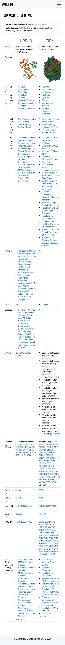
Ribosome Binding (50, 127)
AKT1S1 (42, 447)
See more (19, 619)
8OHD (51, 551)
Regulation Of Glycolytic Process (50, 158)
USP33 (53, 479)
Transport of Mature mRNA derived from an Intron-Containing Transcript (27, 254)
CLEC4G (51, 449)
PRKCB (42, 474)
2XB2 (23, 521)
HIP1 (41, 460)
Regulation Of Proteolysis (48, 569)
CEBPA (18, 444)
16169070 (41, 24)
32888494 (46, 385)
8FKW (47, 532)
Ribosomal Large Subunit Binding (49, 131)
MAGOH (32, 447)
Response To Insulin (51, 170)
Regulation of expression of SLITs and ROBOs (27, 283)
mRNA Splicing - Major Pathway (25, 263)
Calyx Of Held (48, 559)
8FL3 (41, 538)
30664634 (46, 358)
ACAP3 (49, 444)
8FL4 (46, 538)
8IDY (41, 546)
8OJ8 (41, 554)
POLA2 (55, 471)
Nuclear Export (24, 599)
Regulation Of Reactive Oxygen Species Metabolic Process (50, 241)
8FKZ (47, 535)
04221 (41, 498)
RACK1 (42, 476)
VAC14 (42, 482)
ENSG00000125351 (24, 505)
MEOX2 (48, 463)
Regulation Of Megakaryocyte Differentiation (48, 218)
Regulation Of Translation (48, 574)
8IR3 (46, 551)
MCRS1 (18, 449)
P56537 (42, 513)
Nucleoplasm (23, 89)
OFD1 (47, 468)
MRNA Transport (25, 170)
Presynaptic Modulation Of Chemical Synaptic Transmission (50, 601)
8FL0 (52, 535)
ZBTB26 (42, 484)
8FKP (41, 527)
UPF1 (17, 455)
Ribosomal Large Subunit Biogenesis (50, 203)
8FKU (52, 529)
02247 (18, 498)
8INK (41, 548)
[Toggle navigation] (59, 4)
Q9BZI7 (18, 513)
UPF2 (23, 455)
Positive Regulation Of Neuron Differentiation (26, 159)
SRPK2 (26, 452)
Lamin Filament (48, 89)
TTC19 (33, 452)
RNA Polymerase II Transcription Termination (26, 275)
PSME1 (49, 474)
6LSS (52, 521)
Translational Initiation (47, 166)
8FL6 (51, 538)
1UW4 (18, 521)
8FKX (53, 532)
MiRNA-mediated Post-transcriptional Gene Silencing (50, 175)
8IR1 (41, 551)
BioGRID (22, 27)
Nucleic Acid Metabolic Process (26, 609)
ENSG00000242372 (47, 505)
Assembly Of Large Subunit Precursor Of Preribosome (50, 232)
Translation (46, 161)
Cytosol (21, 97)
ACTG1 (56, 444)
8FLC (57, 540)
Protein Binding (24, 127)
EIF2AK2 (50, 455)
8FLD (41, 543)
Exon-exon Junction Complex (27, 104)
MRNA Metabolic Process (25, 596)
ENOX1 (42, 457)
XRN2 (54, 482)
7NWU (29, 521)
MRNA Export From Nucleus (26, 614)
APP (56, 447)
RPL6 (48, 476)
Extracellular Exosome (47, 112)
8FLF (52, 543)
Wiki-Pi (7, 4)
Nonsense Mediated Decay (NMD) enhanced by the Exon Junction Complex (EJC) (27, 294)
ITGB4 (52, 460)
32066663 (46, 374)
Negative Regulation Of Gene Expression (51, 579)
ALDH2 (50, 447)
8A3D (52, 524)
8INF (56, 546)
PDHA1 (42, 471)
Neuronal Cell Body (26, 108)
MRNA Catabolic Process (25, 574)
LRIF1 (41, 463)
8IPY (56, 548)
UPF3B (26, 40)
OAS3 (41, 468)
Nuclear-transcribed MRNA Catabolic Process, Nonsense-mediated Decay (27, 141)
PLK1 (48, 471)
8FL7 (56, 538)
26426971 (46, 412)
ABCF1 (42, 444)
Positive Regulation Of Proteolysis (50, 585)
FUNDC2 (50, 457)
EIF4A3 (26, 444)
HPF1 (46, 460)
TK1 (41, 479)
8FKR (52, 527)
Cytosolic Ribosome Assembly (50, 198)
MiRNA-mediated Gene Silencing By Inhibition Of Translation (50, 184)
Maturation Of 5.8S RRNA (50, 147)
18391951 (53, 377)
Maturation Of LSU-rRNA (50, 152)
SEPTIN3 (56, 476)
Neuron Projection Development (26, 152)
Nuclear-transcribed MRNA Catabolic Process (26, 562)
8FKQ (47, 527)
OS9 (53, 468)
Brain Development (26, 148)
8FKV (41, 532)
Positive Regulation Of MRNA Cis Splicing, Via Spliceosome (26, 176)
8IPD (46, 548)
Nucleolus (22, 92)
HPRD (19, 30)
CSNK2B (51, 452)
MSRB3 (50, 465)
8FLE (46, 543)
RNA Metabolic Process (24, 604)
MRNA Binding (24, 124)
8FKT (46, 529)
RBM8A (18, 452)
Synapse (45, 108)
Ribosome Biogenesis (46, 193)
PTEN (56, 474)
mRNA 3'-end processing (24, 268)
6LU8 (41, 524)
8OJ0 (56, 551)
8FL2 (57, 535)
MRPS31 (43, 465)
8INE (51, 546)
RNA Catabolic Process (24, 579)
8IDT (57, 543)
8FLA (46, 540)
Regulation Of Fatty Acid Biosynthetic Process (50, 210)
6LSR (47, 521)
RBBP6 (31, 449)
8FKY (41, 535)
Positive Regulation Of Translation (26, 166)
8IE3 (46, 546)
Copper (45, 304)
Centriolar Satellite (26, 100)
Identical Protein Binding (49, 563)
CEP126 (42, 449)
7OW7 (47, 524)
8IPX (51, 548)
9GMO (52, 554)
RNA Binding (23, 121)
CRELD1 (43, 452)
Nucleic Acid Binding (27, 118)
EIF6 (50, 40)
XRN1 (29, 455)
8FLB (51, 540)
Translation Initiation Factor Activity (50, 120)
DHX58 (42, 455)
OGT (25, 449)
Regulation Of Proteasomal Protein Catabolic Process (51, 592)
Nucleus (21, 86)
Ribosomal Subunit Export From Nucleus (50, 140)
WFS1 (48, 482)
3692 (41, 490)
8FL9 (41, 540)
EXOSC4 (19, 447)
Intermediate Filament (47, 104)
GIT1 (56, 457)
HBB (26, 447)
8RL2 (46, 554)
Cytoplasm (23, 94)
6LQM (41, 521)
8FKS (41, 529)
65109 (18, 490)
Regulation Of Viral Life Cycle (50, 609)
